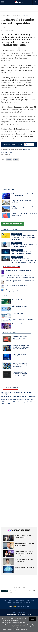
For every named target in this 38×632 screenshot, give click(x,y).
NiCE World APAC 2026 (19, 306)
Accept (32, 619)
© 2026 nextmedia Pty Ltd (22, 606)
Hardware (25, 16)
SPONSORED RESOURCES (11, 266)
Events (5, 295)
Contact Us (5, 600)
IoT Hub (29, 614)
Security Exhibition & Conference (22, 320)
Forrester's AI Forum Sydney (21, 300)
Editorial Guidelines (19, 600)
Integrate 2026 (17, 324)
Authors (27, 600)
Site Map (26, 602)
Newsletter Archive (18, 602)
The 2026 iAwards (17, 314)
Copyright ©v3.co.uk (6, 154)
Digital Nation (21, 614)
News (9, 16)
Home (3, 16)
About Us (11, 600)
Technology (16, 16)
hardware (15, 159)
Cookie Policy (10, 629)
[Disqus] (19, 430)
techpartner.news (11, 614)
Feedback (33, 600)
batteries (8, 159)
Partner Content (10, 229)
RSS (30, 602)
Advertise (9, 602)
